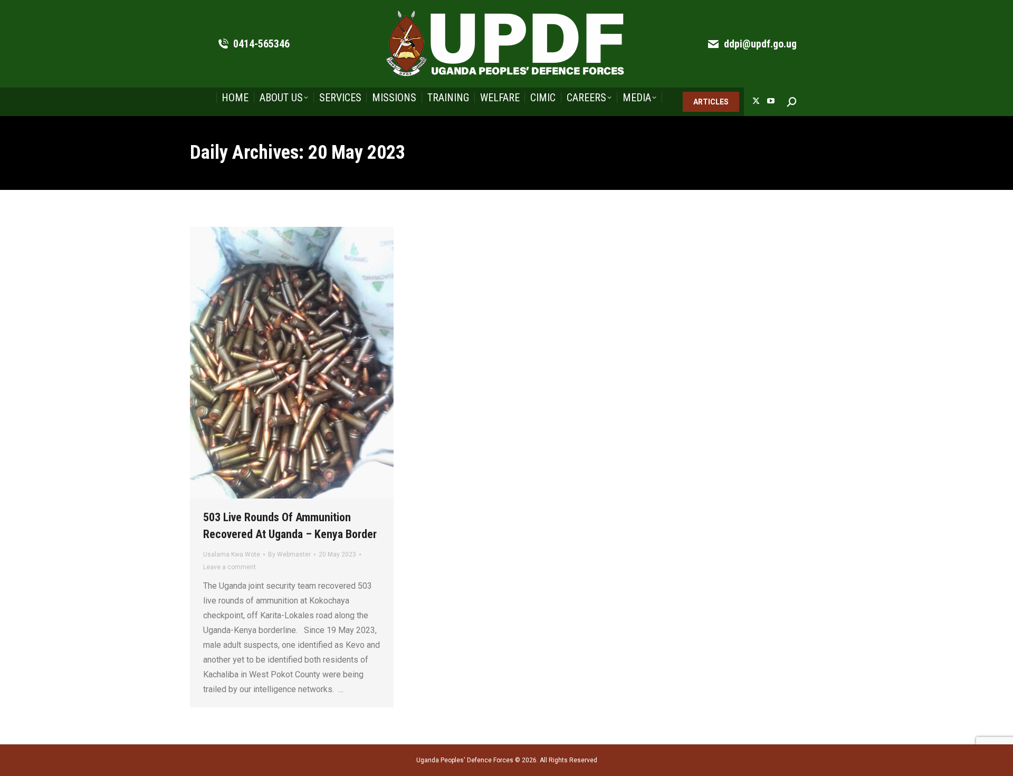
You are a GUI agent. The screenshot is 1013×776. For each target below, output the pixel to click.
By (289, 554)
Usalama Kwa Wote (231, 554)
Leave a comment (229, 567)
